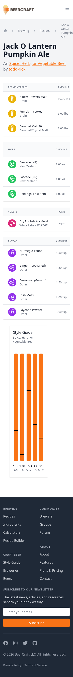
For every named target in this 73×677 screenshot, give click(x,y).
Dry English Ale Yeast (33, 221)
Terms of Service (36, 665)
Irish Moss (26, 295)
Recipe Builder (14, 540)
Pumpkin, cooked (31, 111)
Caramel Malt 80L (31, 126)
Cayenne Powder (30, 310)
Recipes (45, 31)
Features (46, 562)
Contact (46, 578)
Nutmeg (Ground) (31, 251)
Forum (45, 532)
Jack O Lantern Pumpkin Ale (67, 31)
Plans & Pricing (51, 570)
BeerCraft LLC (25, 654)
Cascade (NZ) (28, 162)
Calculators (11, 532)
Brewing (23, 31)
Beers (7, 578)
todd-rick (17, 69)
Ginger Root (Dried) (32, 265)
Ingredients (12, 524)
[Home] (5, 31)
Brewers (46, 516)
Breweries (11, 570)
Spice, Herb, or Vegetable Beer (37, 63)
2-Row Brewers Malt (33, 97)
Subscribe (36, 623)
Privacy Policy (12, 665)
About (44, 554)
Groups (45, 524)
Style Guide (11, 562)
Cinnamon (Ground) (32, 280)
